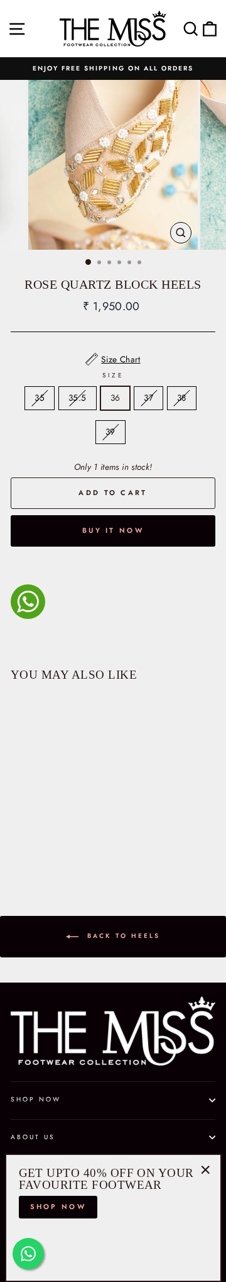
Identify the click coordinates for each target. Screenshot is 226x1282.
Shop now (58, 1206)
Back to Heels (121, 935)
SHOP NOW (36, 1099)
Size (112, 375)
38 (181, 397)
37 (148, 397)
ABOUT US (33, 1137)
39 (110, 431)
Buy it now (113, 530)
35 (40, 397)
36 (115, 397)
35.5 (77, 397)
